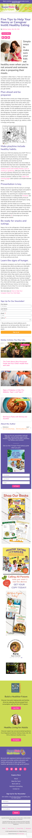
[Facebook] (7, 769)
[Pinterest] (20, 769)
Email (3, 313)
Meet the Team (16, 781)
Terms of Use (11, 828)
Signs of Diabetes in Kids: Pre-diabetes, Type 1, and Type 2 (13, 391)
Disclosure (28, 828)
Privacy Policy (19, 828)
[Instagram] (24, 769)
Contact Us (16, 789)
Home (3, 828)
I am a (3, 318)
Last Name (4, 308)
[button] (26, 8)
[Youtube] (16, 769)
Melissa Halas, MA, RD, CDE (11, 29)
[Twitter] (11, 769)
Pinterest (25, 196)
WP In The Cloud (20, 833)
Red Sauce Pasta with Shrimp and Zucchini (15, 418)
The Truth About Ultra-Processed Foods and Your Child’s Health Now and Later (15, 363)
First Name (4, 304)
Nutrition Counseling (16, 786)
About (16, 779)
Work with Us (16, 784)
